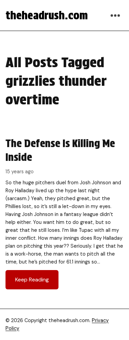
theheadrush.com (47, 15)
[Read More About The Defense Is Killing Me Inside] (64, 213)
